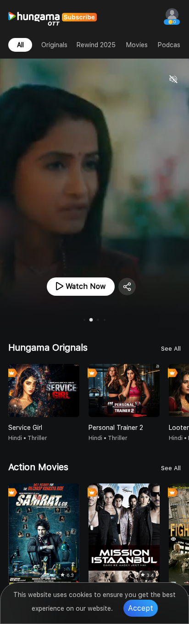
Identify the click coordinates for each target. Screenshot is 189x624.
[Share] (127, 286)
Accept (140, 608)
